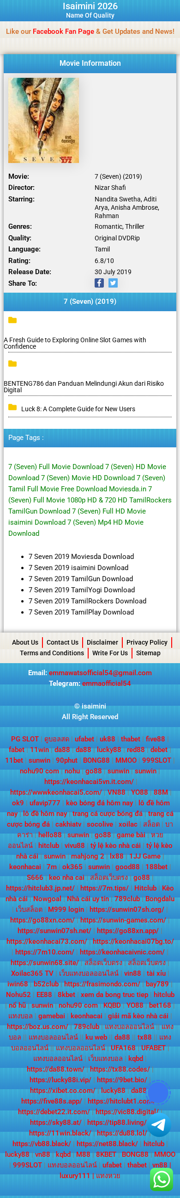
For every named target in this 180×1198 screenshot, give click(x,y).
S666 (35, 877)
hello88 (50, 835)
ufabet (84, 739)
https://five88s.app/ (51, 1101)
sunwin (39, 760)
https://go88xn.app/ (128, 931)
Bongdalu (159, 899)
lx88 (117, 856)
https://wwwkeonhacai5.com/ (56, 792)
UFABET (153, 1048)
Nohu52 (18, 995)
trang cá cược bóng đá (107, 813)
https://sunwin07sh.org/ (127, 909)
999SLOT (156, 760)
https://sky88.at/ (56, 1122)
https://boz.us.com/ (37, 1026)
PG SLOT (25, 739)
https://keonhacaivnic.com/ (122, 952)
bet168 (160, 1005)
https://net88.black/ (107, 1144)
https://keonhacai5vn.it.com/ (89, 782)
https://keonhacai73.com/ (46, 941)
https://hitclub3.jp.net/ (40, 888)
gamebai (51, 1016)
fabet (16, 750)
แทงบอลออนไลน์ (129, 1026)
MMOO (126, 760)
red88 (136, 750)
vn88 (42, 1154)
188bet (156, 867)
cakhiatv (68, 824)
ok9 (18, 803)
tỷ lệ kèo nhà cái (115, 845)
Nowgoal (47, 899)
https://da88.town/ (55, 1069)
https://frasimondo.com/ (102, 984)
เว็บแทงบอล (105, 1058)
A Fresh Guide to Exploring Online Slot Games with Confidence (75, 343)
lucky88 (109, 750)
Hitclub (145, 888)
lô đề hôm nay (45, 813)
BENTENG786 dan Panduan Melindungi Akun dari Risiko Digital (84, 387)
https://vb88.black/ (41, 1144)
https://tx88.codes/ (120, 1069)
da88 (62, 750)
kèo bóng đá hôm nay (99, 803)
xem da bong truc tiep (114, 995)
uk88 (107, 739)
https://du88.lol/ (122, 1133)
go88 (93, 771)
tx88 (145, 1037)
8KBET (106, 1154)
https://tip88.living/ (117, 1122)
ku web (96, 1037)
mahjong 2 (87, 856)
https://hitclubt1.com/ (122, 1101)
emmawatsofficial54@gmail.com (100, 673)
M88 (83, 1154)
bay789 (157, 984)
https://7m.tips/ (104, 888)
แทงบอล (20, 1016)
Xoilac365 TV (32, 973)
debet (159, 750)
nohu (72, 771)
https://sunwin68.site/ (45, 963)
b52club (46, 984)
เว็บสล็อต (29, 909)
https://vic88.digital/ (127, 1112)
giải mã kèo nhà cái (138, 1016)
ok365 (72, 867)
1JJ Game (145, 856)
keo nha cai (66, 877)
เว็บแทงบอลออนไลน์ (89, 973)
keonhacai (25, 867)
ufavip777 (45, 803)
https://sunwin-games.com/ (123, 920)
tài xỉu (156, 973)
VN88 (117, 792)
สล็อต (151, 824)
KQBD (112, 1005)
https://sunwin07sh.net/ (54, 931)
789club (127, 899)
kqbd (135, 1058)
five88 (155, 739)
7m (52, 867)
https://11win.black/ (60, 1133)
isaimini (94, 706)
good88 (127, 867)
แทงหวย (108, 1176)
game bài (131, 835)
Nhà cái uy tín (88, 899)
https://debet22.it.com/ (54, 1112)
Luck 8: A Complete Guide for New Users (78, 409)
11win (39, 750)
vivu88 (75, 845)
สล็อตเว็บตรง (109, 877)
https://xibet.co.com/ (63, 1090)
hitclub (48, 845)
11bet (14, 760)
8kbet (66, 995)
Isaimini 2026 (90, 6)
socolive (100, 824)
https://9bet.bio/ (122, 1080)
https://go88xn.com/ (42, 920)
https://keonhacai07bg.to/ (133, 941)
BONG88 (96, 760)
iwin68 (17, 984)
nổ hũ (17, 1005)
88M (161, 792)
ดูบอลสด (56, 739)
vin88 (132, 973)
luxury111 (75, 1176)
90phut (67, 760)
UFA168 (123, 1048)
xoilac (128, 824)
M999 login (66, 909)
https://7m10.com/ (44, 952)
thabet (130, 739)
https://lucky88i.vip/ (60, 1080)
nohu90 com (39, 771)
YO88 (139, 792)
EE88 (44, 995)
